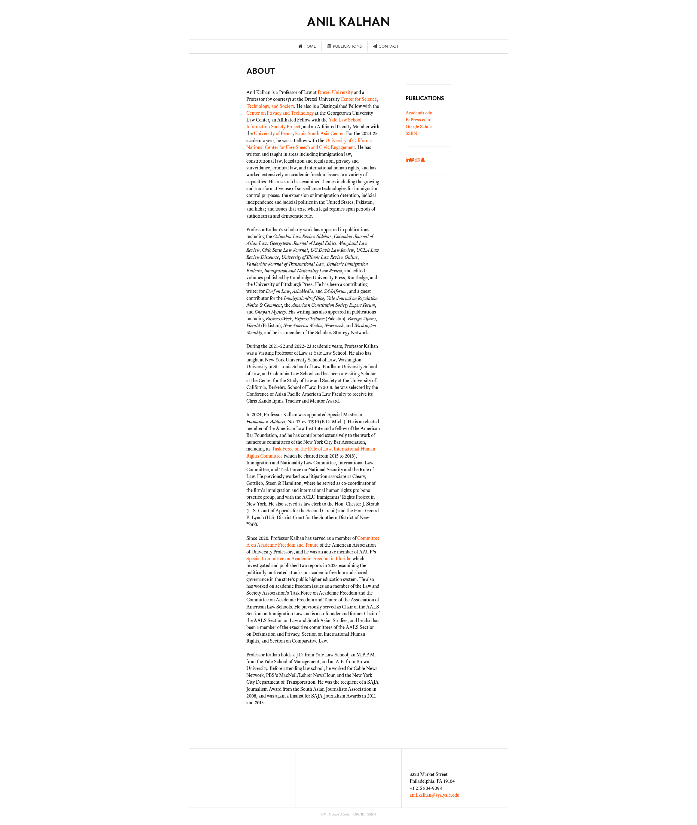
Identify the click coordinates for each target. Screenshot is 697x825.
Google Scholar (420, 126)
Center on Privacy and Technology (280, 113)
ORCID (359, 814)
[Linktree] (423, 160)
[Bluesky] (417, 160)
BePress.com (418, 120)
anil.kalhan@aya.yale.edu (434, 795)
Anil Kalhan (348, 21)
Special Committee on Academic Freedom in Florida (298, 559)
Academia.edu (419, 113)
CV (323, 814)
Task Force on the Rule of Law (301, 449)
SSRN (411, 133)
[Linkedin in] (408, 160)
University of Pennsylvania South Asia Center (299, 133)
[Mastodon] (412, 160)
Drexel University (335, 92)
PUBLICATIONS (425, 98)
